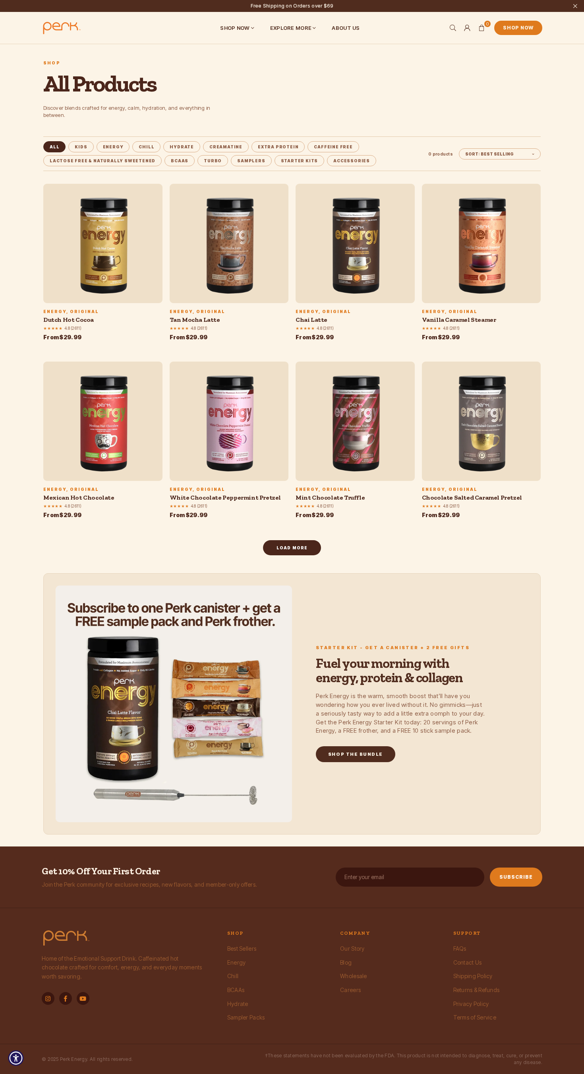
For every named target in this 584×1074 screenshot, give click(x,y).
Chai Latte (311, 319)
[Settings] (467, 28)
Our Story (352, 948)
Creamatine (225, 146)
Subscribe (516, 877)
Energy (113, 146)
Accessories (351, 160)
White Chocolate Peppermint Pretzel (225, 497)
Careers (350, 989)
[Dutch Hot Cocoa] (102, 243)
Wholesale (353, 976)
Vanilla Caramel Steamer (459, 319)
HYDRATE (182, 146)
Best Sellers (241, 948)
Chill (146, 146)
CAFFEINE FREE (333, 146)
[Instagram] (48, 998)
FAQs (459, 948)
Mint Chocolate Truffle (330, 497)
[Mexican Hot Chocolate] (102, 421)
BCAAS (179, 160)
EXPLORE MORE (290, 28)
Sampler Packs (246, 1017)
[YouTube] (83, 998)
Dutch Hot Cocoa (68, 319)
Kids (81, 146)
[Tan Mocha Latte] (229, 243)
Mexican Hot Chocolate (78, 497)
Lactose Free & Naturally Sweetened (102, 160)
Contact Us (467, 962)
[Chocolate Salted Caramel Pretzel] (481, 421)
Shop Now (518, 28)
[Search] (453, 28)
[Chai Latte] (355, 243)
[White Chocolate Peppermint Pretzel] (229, 421)
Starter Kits (299, 160)
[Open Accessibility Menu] (16, 1058)
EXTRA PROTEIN (278, 146)
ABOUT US (346, 28)
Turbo (213, 160)
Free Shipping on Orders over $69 (292, 6)
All (54, 146)
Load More (292, 547)
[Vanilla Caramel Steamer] (481, 243)
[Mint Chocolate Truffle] (355, 421)
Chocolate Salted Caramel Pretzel (472, 497)
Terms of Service (474, 1017)
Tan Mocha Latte (195, 319)
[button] (481, 28)
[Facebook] (65, 998)
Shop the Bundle (355, 754)
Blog (346, 962)
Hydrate (237, 1003)
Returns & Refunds (476, 989)
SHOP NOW (234, 28)
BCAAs (235, 989)
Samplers (251, 160)
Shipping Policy (473, 976)
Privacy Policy (471, 1003)
